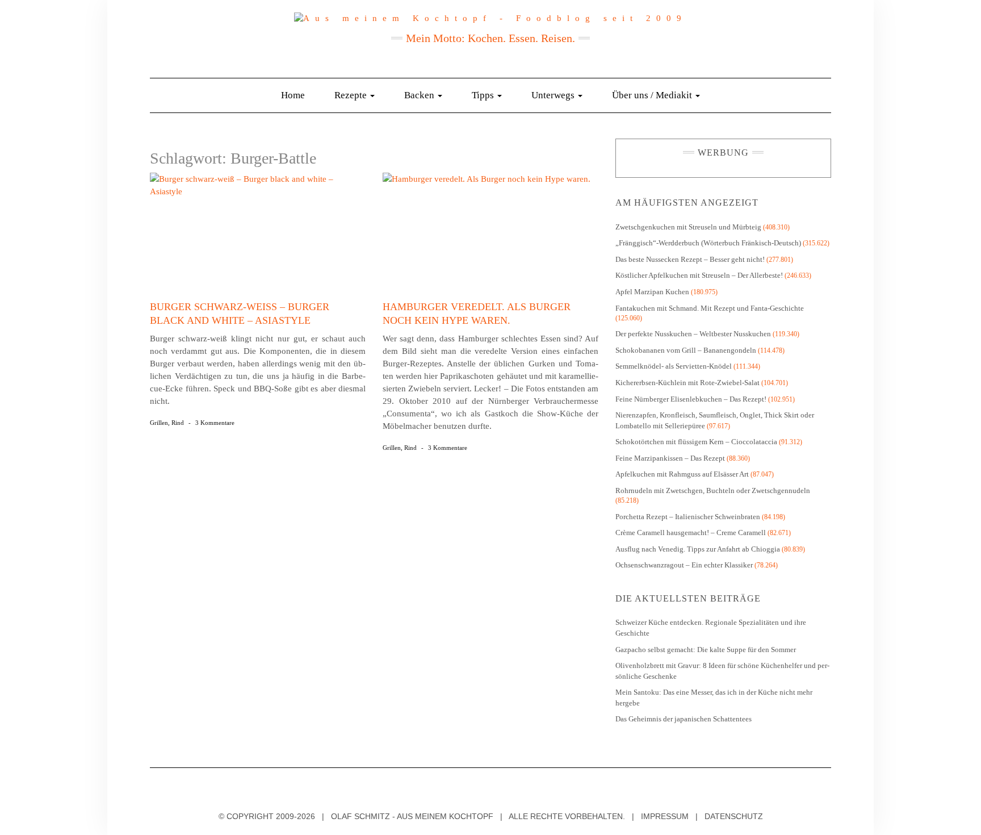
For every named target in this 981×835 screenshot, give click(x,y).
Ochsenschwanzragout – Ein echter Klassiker (684, 565)
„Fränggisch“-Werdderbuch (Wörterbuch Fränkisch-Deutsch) (708, 243)
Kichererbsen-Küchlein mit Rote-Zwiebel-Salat (687, 382)
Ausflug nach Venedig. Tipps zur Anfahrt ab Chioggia (697, 549)
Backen (420, 95)
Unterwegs (554, 95)
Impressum (665, 816)
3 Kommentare (214, 422)
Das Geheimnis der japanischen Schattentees (683, 719)
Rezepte (351, 95)
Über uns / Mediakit (653, 95)
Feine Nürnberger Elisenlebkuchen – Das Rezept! (690, 399)
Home (293, 95)
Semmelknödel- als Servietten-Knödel (673, 366)
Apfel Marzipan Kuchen (652, 291)
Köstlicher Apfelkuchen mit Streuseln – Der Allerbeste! (699, 275)
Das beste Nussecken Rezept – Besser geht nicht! (690, 259)
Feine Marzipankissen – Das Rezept (670, 458)
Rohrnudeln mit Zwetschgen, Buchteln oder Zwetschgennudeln (712, 490)
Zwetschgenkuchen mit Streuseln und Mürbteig (688, 227)
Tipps (484, 95)
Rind (177, 422)
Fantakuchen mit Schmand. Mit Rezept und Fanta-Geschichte (709, 308)
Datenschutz (734, 816)
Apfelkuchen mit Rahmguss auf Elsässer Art (682, 474)
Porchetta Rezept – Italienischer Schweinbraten (687, 516)
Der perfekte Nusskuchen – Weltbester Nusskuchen (693, 333)
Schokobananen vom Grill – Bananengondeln (685, 350)
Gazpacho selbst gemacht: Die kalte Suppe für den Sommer (705, 649)
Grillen (159, 422)
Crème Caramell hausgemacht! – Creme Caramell (690, 532)
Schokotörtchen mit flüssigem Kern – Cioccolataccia (696, 441)
